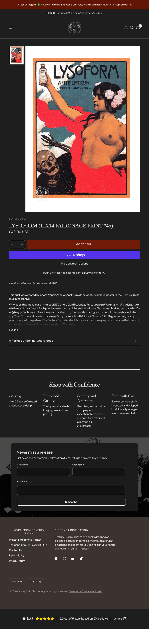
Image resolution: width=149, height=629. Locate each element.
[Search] (132, 27)
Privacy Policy (17, 561)
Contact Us (15, 550)
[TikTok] (84, 558)
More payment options (74, 263)
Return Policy (16, 555)
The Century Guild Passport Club (28, 545)
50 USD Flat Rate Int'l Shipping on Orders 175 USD (74, 13)
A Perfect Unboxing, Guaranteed (31, 341)
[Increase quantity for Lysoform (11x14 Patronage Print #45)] (22, 244)
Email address (24, 481)
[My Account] (126, 27)
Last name (78, 464)
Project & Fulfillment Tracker (25, 540)
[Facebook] (59, 559)
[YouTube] (75, 559)
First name (23, 464)
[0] (137, 27)
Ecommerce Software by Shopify (85, 591)
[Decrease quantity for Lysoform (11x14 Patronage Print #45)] (12, 244)
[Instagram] (67, 559)
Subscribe (71, 502)
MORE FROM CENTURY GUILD (29, 531)
